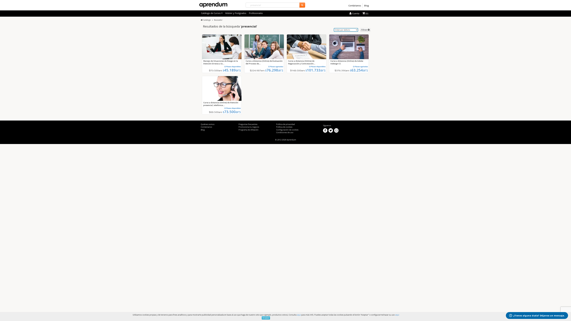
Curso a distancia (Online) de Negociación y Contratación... (301, 62)
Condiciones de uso (284, 132)
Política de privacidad (285, 124)
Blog (366, 5)
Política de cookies (284, 127)
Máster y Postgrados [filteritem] (235, 13)
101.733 (315, 70)
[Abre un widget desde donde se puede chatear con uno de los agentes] (537, 316)
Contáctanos (354, 5)
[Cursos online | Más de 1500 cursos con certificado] (213, 5)
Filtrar (364, 29)
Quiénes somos (207, 124)
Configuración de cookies (287, 129)
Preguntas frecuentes (248, 124)
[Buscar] (302, 5)
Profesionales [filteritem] (256, 13)
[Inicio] (202, 20)
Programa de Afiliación (248, 129)
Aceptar (266, 318)
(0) (366, 13)
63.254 (359, 70)
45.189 (232, 70)
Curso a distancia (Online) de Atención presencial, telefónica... (220, 104)
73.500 (232, 111)
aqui (299, 314)
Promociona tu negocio (249, 127)
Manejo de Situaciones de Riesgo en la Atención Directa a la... (220, 62)
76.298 (274, 70)
